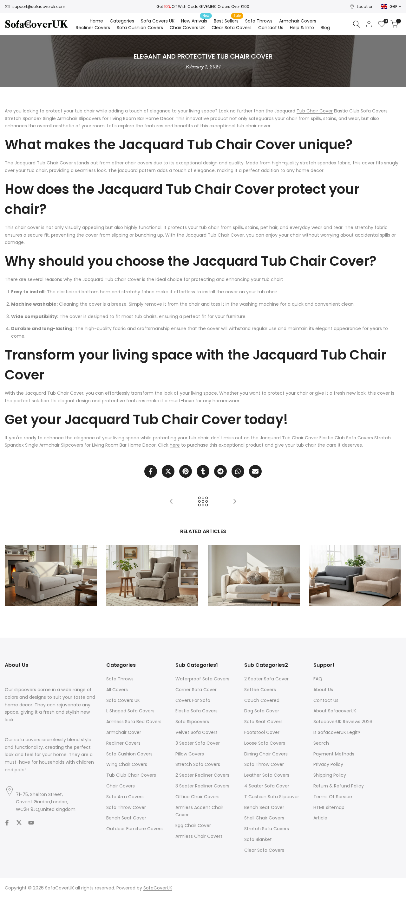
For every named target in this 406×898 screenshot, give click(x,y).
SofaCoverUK (157, 888)
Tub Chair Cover (315, 111)
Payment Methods (333, 754)
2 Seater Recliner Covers (202, 775)
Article (320, 818)
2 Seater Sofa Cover (266, 679)
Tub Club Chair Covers (131, 775)
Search (321, 743)
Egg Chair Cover (193, 825)
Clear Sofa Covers (264, 850)
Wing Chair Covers (126, 764)
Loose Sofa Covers (264, 743)
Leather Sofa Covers (266, 775)
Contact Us (325, 700)
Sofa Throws (120, 679)
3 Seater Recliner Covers (202, 786)
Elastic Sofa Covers (196, 711)
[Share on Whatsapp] (238, 471)
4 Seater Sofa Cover (266, 786)
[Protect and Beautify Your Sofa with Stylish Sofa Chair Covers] (235, 501)
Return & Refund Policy (338, 786)
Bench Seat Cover (126, 818)
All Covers (117, 689)
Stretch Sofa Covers (197, 764)
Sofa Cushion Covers (129, 754)
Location (365, 6)
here (175, 445)
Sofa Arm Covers (125, 796)
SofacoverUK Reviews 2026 (342, 721)
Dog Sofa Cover (261, 711)
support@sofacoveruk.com (38, 6)
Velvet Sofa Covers (196, 732)
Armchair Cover (123, 732)
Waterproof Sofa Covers (202, 679)
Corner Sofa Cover (196, 689)
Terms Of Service (332, 796)
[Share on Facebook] (150, 471)
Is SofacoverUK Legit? (336, 732)
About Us (323, 689)
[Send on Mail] (255, 471)
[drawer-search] (356, 24)
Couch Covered (261, 700)
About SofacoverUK (334, 711)
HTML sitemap (328, 807)
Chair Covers (120, 786)
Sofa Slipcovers (192, 721)
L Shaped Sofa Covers (130, 711)
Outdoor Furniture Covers (134, 828)
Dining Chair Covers (266, 754)
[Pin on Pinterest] (185, 471)
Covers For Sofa (192, 700)
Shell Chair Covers (264, 818)
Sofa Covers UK (123, 700)
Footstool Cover (261, 732)
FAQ (317, 679)
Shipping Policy (329, 775)
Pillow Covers (189, 754)
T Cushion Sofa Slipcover (271, 796)
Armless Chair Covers (199, 836)
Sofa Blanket (258, 839)
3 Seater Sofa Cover (197, 743)
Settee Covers (260, 689)
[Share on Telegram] (220, 471)
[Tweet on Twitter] (168, 471)
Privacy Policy (328, 764)
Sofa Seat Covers (263, 721)
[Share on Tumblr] (203, 471)
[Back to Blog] (203, 501)
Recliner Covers (123, 743)
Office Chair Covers (197, 796)
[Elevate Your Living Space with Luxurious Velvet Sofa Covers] (171, 501)
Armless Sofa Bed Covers (133, 721)
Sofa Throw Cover (126, 807)
